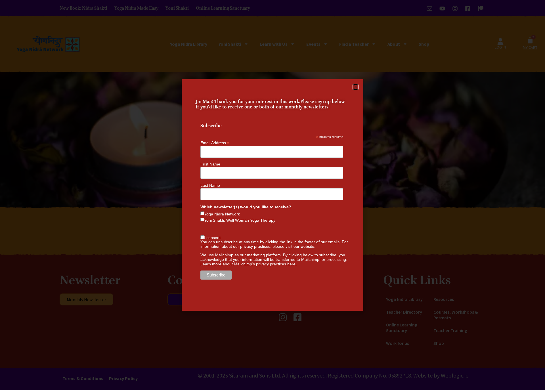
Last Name (210, 185)
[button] (355, 87)
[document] (272, 195)
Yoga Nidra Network (222, 214)
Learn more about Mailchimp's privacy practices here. (248, 264)
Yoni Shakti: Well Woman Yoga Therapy (239, 220)
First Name (210, 164)
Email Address (214, 142)
